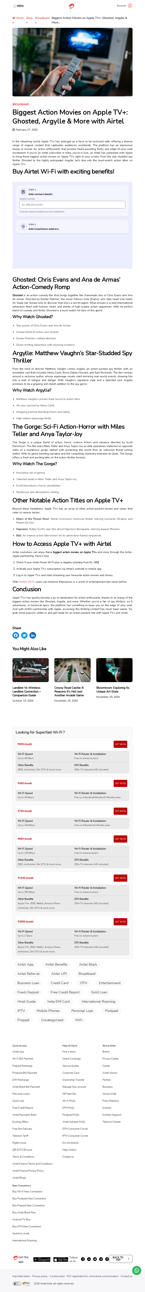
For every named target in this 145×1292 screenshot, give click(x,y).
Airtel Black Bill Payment (26, 1087)
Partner (107, 1080)
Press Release (111, 1101)
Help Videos (69, 1150)
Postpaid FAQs (70, 1115)
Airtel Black (88, 964)
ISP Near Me (69, 1094)
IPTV (21, 1011)
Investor (107, 1108)
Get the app (24, 1259)
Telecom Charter (112, 1122)
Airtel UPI (59, 973)
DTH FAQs (68, 1108)
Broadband (42, 18)
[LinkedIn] (32, 635)
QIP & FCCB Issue (22, 1150)
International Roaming (98, 1001)
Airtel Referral (28, 973)
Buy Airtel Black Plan (24, 1212)
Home (19, 18)
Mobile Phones (48, 1011)
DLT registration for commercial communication (92, 1276)
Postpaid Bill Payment (24, 1073)
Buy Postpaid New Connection (29, 1198)
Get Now (120, 744)
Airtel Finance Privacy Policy (28, 1171)
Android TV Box (21, 1219)
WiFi (78, 1020)
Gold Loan (99, 992)
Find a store (69, 1051)
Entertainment (110, 983)
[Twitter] (24, 635)
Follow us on (74, 1259)
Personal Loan (82, 1011)
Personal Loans (21, 1094)
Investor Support (112, 1115)
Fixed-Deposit (28, 992)
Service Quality (70, 1066)
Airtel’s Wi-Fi (26, 582)
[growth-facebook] (83, 1259)
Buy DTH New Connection (26, 1226)
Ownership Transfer (73, 1080)
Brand (106, 1051)
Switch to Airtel (20, 1233)
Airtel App (25, 964)
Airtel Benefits (56, 964)
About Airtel (109, 1094)
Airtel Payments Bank (24, 1115)
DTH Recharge (20, 1080)
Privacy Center (111, 1058)
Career (106, 1066)
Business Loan (28, 983)
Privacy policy (40, 1276)
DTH (83, 983)
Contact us (68, 1157)
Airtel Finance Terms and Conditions (32, 1164)
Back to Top (118, 1259)
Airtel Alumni (110, 1073)
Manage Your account (74, 1087)
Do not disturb (70, 1143)
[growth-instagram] (107, 1259)
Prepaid (23, 1020)
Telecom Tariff (20, 1136)
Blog (29, 18)
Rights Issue (19, 1143)
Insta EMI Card (58, 1001)
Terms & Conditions (23, 1157)
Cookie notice (57, 1276)
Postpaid (111, 1011)
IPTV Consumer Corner (75, 1136)
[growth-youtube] (95, 1259)
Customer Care (70, 1073)
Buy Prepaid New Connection (28, 1205)
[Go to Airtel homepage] (71, 6)
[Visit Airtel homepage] (15, 1260)
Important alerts (21, 1276)
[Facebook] (15, 635)
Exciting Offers (20, 1122)
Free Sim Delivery (22, 1129)
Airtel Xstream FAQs (73, 1122)
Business (108, 1087)
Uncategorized (52, 1020)
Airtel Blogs (19, 1178)
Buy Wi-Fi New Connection (27, 1191)
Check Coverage (71, 1058)
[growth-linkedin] (89, 1259)
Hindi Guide (26, 1001)
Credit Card (60, 983)
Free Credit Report (65, 992)
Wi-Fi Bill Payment (22, 1058)
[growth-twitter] (101, 1259)
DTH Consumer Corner (75, 1129)
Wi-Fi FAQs (69, 1101)
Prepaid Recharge (22, 1066)
